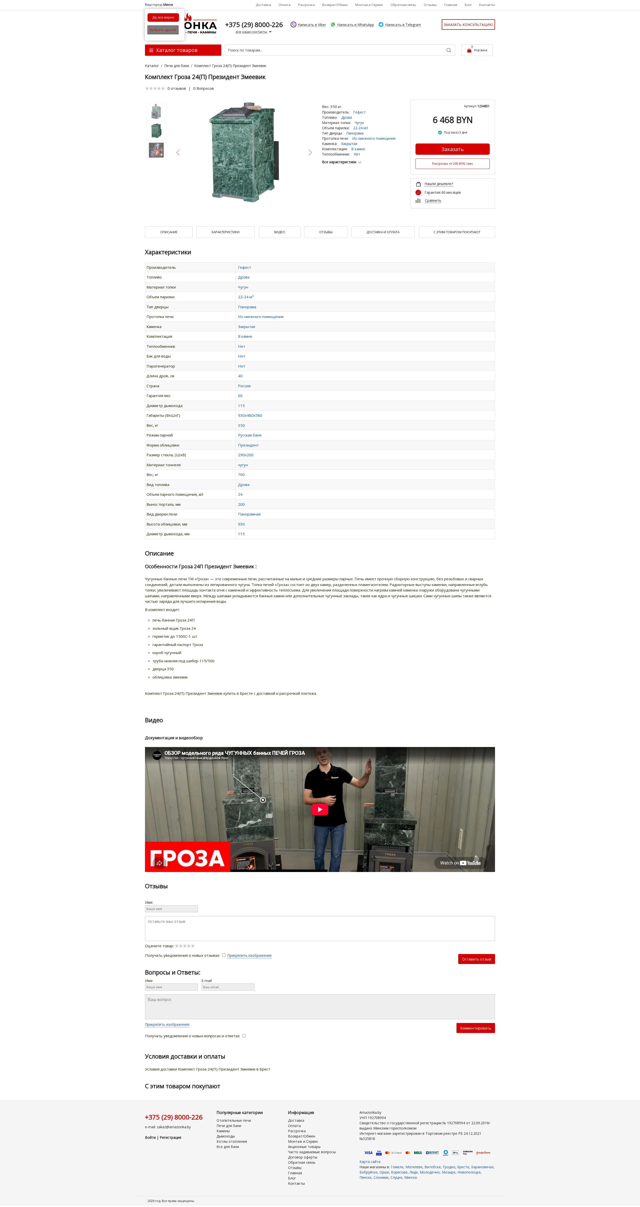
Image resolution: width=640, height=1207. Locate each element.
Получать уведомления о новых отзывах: (183, 955)
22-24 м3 (360, 128)
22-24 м (246, 296)
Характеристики (226, 232)
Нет (357, 154)
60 (240, 395)
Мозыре (449, 1172)
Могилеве (414, 1166)
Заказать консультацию (468, 24)
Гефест (359, 112)
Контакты (487, 4)
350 (241, 425)
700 (241, 474)
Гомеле (397, 1166)
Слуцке (396, 1177)
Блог (468, 4)
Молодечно (430, 1172)
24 (240, 494)
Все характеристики (339, 162)
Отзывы (430, 4)
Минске (410, 1177)
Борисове (399, 1172)
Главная (450, 4)
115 (241, 405)
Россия (244, 385)
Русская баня (249, 435)
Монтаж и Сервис (369, 4)
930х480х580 (250, 415)
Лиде (414, 1172)
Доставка (263, 4)
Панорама (355, 133)
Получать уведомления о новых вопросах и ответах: (193, 1035)
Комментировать (475, 1028)
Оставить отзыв (476, 959)
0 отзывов (177, 88)
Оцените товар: (160, 945)
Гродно (449, 1166)
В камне (358, 148)
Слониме (381, 1177)
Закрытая (349, 143)
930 (241, 524)
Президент (248, 445)
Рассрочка (306, 4)
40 (240, 375)
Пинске (366, 1177)
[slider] (155, 88)
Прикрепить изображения (249, 955)
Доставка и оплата (383, 232)
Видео (279, 232)
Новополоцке (469, 1172)
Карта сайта (370, 1161)
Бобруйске (369, 1172)
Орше (384, 1172)
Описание (169, 232)
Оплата (284, 4)
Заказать (453, 149)
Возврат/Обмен (335, 4)
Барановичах (482, 1166)
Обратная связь (403, 4)
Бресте (463, 1166)
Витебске (432, 1166)
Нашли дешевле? (438, 183)
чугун (243, 464)
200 (241, 504)
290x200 (246, 454)
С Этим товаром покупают (457, 232)
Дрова (346, 117)
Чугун (359, 122)
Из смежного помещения (374, 138)
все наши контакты (252, 32)
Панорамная (249, 514)
